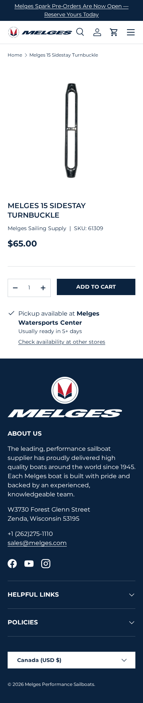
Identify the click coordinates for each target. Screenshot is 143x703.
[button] (114, 32)
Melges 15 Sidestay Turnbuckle (63, 55)
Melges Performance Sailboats (59, 684)
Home (15, 55)
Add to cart (96, 286)
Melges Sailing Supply (37, 228)
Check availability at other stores (61, 341)
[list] (71, 129)
